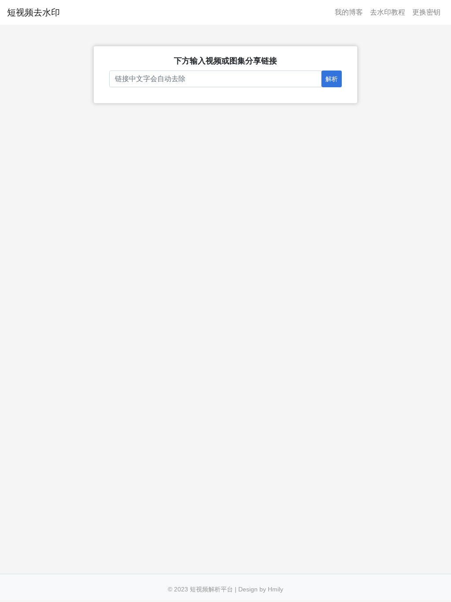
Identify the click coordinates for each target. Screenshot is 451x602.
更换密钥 (426, 12)
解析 (331, 78)
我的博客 (349, 12)
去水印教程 (387, 12)
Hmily (275, 589)
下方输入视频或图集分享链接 (225, 60)
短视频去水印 (33, 12)
